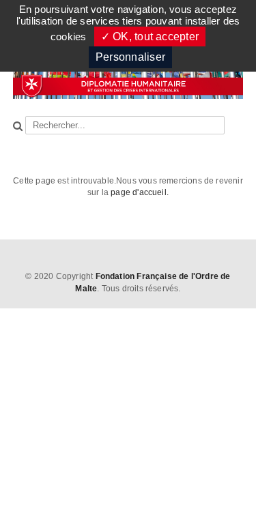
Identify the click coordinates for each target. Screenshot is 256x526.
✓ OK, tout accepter (150, 36)
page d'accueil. (140, 192)
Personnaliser (130, 57)
